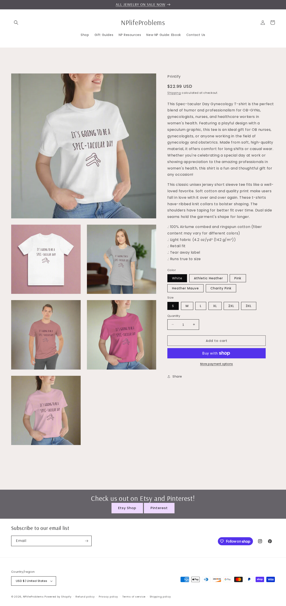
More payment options (216, 364)
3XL (249, 305)
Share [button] (177, 376)
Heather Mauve (185, 288)
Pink (237, 278)
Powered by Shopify (58, 596)
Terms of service (133, 596)
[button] (16, 22)
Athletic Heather (208, 278)
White (177, 278)
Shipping (174, 92)
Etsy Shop (127, 508)
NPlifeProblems (33, 596)
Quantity (173, 315)
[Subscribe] (86, 541)
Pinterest (159, 508)
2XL (231, 305)
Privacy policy (108, 596)
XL (215, 305)
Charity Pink (220, 288)
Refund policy (85, 596)
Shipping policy (160, 596)
